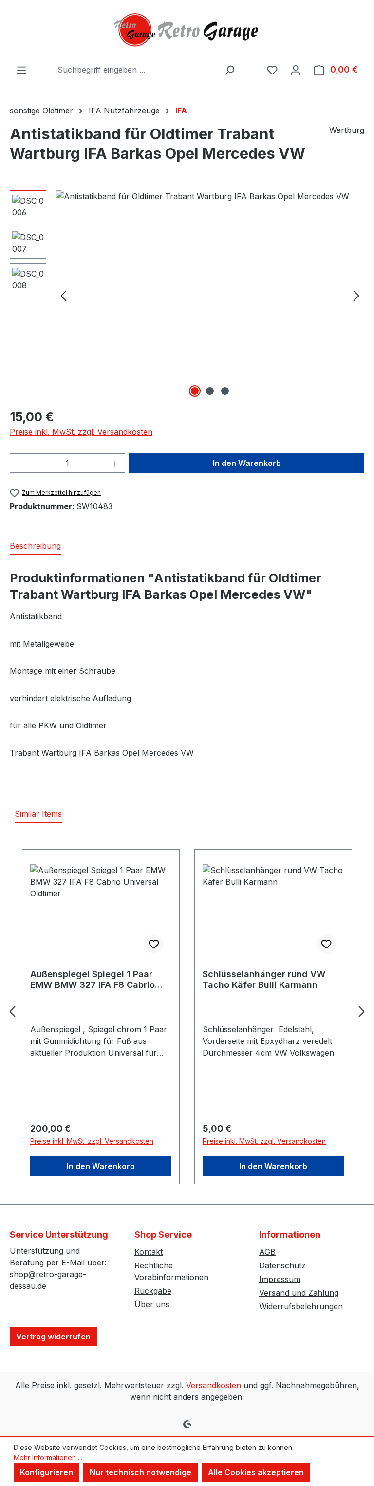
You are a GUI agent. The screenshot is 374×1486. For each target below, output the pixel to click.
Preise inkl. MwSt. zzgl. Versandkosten (81, 432)
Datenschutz (282, 1265)
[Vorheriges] (63, 295)
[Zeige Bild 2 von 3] (210, 391)
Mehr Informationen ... (48, 1457)
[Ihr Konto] (295, 69)
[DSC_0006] (210, 295)
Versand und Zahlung (298, 1293)
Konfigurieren (46, 1472)
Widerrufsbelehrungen (301, 1306)
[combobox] (136, 69)
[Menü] (21, 69)
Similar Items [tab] (38, 813)
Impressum (279, 1279)
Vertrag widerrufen (53, 1336)
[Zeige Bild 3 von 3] (225, 391)
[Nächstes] (356, 295)
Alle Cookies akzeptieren (256, 1472)
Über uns (151, 1304)
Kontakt (148, 1252)
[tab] (35, 546)
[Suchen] (229, 69)
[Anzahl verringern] (20, 463)
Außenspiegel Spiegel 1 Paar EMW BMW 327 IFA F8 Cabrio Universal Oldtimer (92, 979)
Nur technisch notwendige (140, 1472)
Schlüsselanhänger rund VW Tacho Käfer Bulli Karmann (264, 979)
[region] (187, 295)
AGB (267, 1252)
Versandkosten (213, 1385)
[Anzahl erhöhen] (115, 463)
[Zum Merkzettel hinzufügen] (154, 944)
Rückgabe (152, 1291)
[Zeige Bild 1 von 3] (195, 391)
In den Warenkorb (247, 463)
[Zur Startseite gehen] (187, 30)
